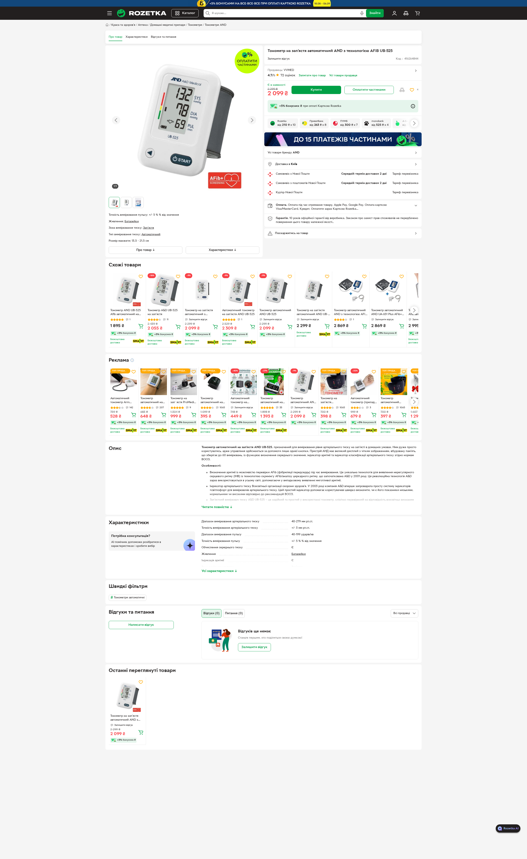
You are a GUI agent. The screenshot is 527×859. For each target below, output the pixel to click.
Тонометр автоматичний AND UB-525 (275, 312)
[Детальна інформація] (132, 360)
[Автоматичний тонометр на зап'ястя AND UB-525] (239, 290)
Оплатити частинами (369, 90)
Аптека (143, 25)
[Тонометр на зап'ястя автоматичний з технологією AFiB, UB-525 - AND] (202, 290)
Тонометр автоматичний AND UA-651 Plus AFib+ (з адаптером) (387, 313)
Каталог (188, 13)
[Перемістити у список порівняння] (402, 90)
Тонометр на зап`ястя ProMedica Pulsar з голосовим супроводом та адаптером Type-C (183, 401)
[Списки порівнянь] (406, 13)
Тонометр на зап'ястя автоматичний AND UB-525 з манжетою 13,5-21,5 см (312, 313)
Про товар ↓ (145, 250)
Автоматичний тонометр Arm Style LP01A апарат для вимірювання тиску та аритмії (122, 401)
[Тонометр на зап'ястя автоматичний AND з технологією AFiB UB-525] (127, 696)
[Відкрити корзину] (417, 13)
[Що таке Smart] (138, 341)
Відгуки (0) (211, 613)
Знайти (374, 13)
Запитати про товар (312, 75)
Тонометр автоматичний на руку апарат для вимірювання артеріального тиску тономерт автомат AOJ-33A (271, 401)
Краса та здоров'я (123, 25)
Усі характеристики (219, 571)
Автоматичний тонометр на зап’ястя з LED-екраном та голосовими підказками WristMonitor (241, 401)
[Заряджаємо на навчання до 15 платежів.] (343, 139)
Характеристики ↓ (223, 250)
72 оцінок (288, 75)
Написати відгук (141, 625)
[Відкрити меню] (109, 13)
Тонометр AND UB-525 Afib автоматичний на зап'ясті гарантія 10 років (126, 313)
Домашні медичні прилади (167, 25)
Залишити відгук (254, 647)
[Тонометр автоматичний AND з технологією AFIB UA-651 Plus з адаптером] (351, 290)
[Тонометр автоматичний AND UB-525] (276, 290)
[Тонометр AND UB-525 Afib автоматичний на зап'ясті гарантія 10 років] (127, 290)
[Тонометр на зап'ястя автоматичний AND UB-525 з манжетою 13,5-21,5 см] (313, 290)
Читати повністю (217, 507)
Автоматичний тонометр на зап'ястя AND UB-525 (238, 312)
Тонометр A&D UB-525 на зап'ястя (163, 312)
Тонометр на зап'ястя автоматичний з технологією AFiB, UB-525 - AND (200, 313)
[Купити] (141, 326)
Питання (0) (234, 613)
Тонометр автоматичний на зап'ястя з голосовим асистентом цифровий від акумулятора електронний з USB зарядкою (214, 401)
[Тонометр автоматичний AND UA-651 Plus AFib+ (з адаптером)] (388, 290)
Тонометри (195, 25)
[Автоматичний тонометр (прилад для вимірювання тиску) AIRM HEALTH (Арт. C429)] (364, 381)
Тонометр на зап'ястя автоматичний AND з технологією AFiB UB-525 (125, 718)
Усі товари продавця (343, 75)
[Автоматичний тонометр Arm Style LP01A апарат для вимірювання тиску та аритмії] (123, 381)
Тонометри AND (215, 25)
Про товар (115, 37)
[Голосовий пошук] (362, 13)
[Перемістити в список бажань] (412, 90)
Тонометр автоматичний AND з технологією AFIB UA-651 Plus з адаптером (350, 313)
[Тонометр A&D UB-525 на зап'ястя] (164, 290)
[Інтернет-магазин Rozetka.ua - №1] (141, 13)
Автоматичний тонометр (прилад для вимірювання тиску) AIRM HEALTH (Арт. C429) (363, 401)
